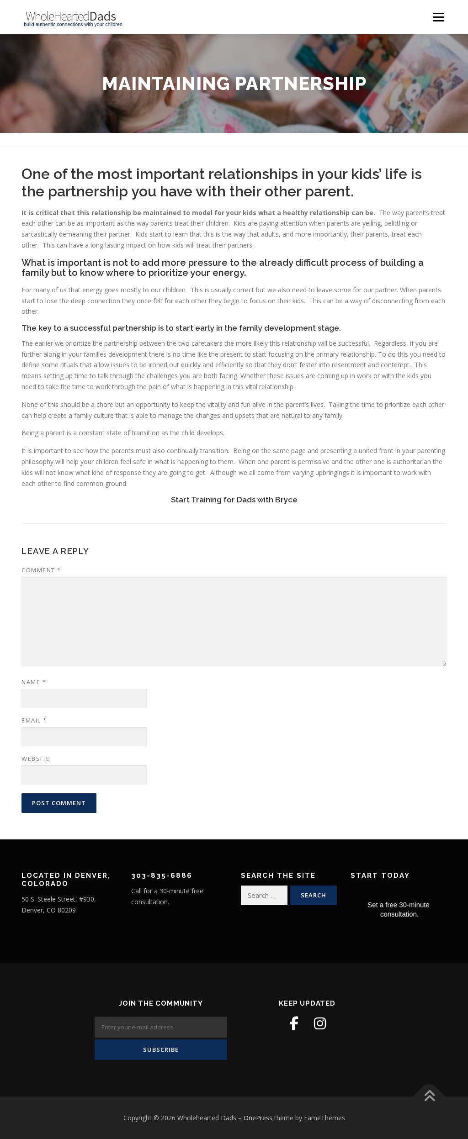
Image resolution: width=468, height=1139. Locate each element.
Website (35, 758)
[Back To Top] (429, 1096)
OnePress (258, 1117)
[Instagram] (320, 1023)
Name (33, 682)
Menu (439, 17)
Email (34, 720)
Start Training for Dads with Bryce (234, 499)
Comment (41, 570)
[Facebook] (294, 1023)
